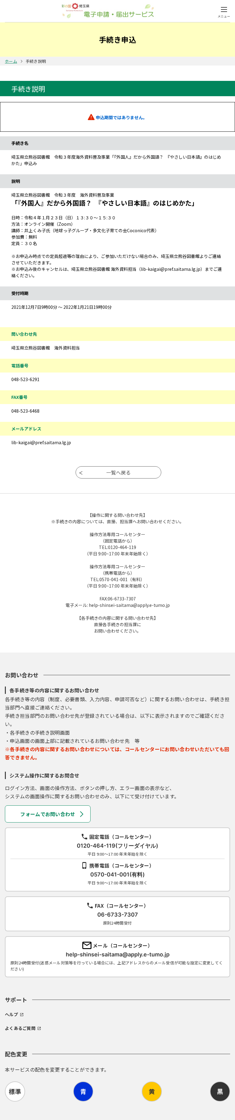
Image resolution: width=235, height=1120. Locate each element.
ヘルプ (11, 1014)
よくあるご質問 (20, 1028)
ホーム (11, 61)
